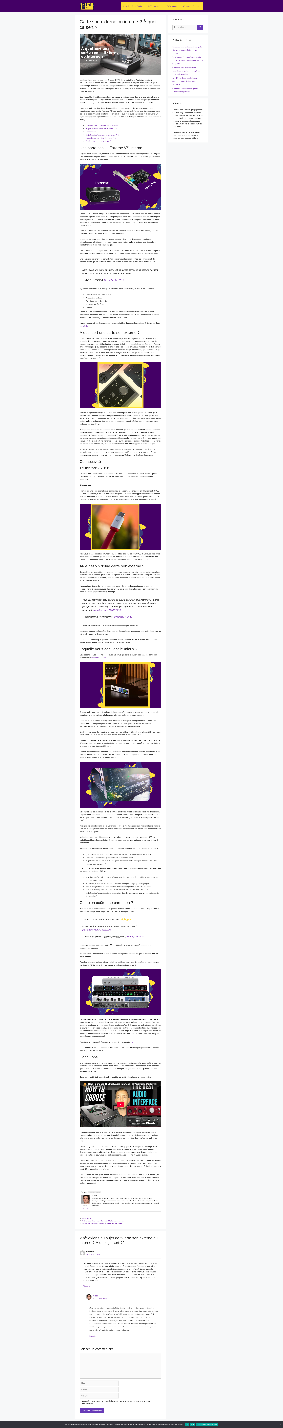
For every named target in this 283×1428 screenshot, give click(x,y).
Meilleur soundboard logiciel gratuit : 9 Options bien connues (103, 1221)
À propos (84, 1192)
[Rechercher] (200, 27)
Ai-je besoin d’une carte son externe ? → (102, 134)
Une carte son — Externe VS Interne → (102, 125)
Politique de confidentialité (207, 1424)
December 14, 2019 (114, 280)
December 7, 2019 (123, 617)
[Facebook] (84, 1208)
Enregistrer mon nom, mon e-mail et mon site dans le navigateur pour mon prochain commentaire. (116, 1402)
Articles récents (95, 1192)
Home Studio (137, 6)
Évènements (172, 6)
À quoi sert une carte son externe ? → (101, 128)
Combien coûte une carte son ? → (99, 141)
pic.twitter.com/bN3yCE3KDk (107, 610)
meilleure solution (98, 658)
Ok (187, 1424)
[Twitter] (87, 1208)
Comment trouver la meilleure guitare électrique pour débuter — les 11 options (187, 49)
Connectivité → (92, 131)
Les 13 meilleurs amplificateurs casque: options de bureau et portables (185, 81)
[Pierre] (85, 1203)
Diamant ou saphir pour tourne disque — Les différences (102, 1223)
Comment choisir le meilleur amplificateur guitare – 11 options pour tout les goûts (186, 70)
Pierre (94, 1196)
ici (133, 1042)
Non (192, 1424)
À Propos (186, 6)
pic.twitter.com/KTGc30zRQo (96, 930)
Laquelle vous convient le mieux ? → (101, 138)
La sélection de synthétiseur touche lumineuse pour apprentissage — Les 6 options (187, 60)
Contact (196, 6)
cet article (84, 326)
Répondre (86, 1286)
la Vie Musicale (154, 6)
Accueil (126, 6)
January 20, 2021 (135, 936)
